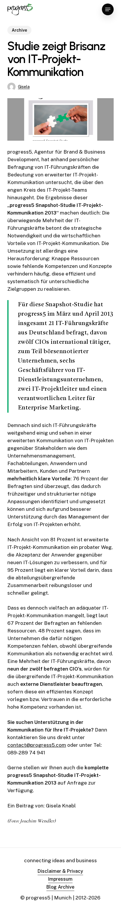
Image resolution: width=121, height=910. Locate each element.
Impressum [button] (60, 879)
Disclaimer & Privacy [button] (60, 871)
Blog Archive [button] (60, 887)
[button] (108, 9)
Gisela (24, 86)
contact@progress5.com (36, 745)
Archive (19, 30)
